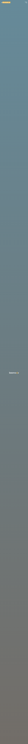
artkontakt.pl (5, 2)
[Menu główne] (26, 2)
